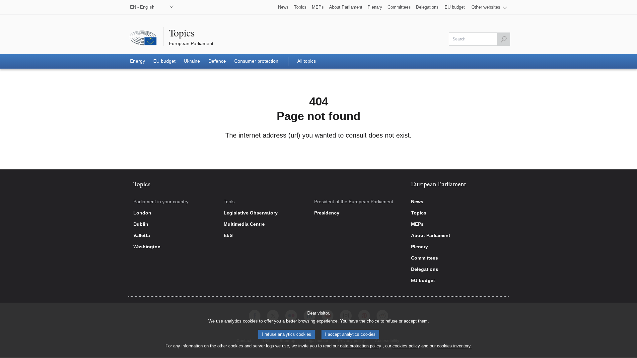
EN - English (142, 7)
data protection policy (360, 345)
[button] (489, 7)
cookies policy (406, 345)
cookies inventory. (454, 345)
